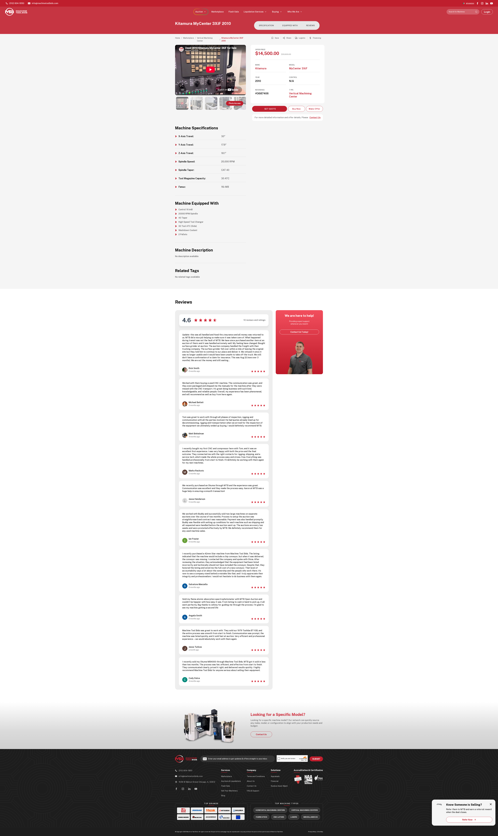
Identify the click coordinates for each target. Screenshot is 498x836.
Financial (274, 781)
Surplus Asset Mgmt (279, 786)
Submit (316, 758)
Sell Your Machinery (229, 791)
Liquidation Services (254, 11)
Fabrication (261, 817)
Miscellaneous (310, 817)
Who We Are (293, 11)
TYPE (291, 90)
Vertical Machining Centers (304, 810)
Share (288, 38)
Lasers (293, 817)
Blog (223, 796)
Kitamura (260, 68)
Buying (275, 11)
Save (277, 38)
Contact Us (315, 117)
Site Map (320, 831)
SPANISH (470, 3)
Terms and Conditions (256, 776)
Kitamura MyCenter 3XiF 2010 (232, 39)
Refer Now (467, 819)
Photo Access (235, 103)
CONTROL (293, 77)
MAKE (257, 65)
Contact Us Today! (299, 331)
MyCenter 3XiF (298, 68)
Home (177, 38)
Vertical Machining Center (205, 39)
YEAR (257, 77)
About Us (251, 781)
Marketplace (217, 11)
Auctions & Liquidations (231, 781)
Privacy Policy (312, 831)
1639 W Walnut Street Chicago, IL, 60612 (197, 782)
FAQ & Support (253, 791)
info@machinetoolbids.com (45, 3)
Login (487, 11)
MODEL (292, 65)
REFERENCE (260, 90)
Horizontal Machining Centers (270, 810)
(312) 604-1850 (16, 3)
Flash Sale (234, 11)
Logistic (302, 38)
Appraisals (275, 776)
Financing (317, 38)
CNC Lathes (279, 817)
